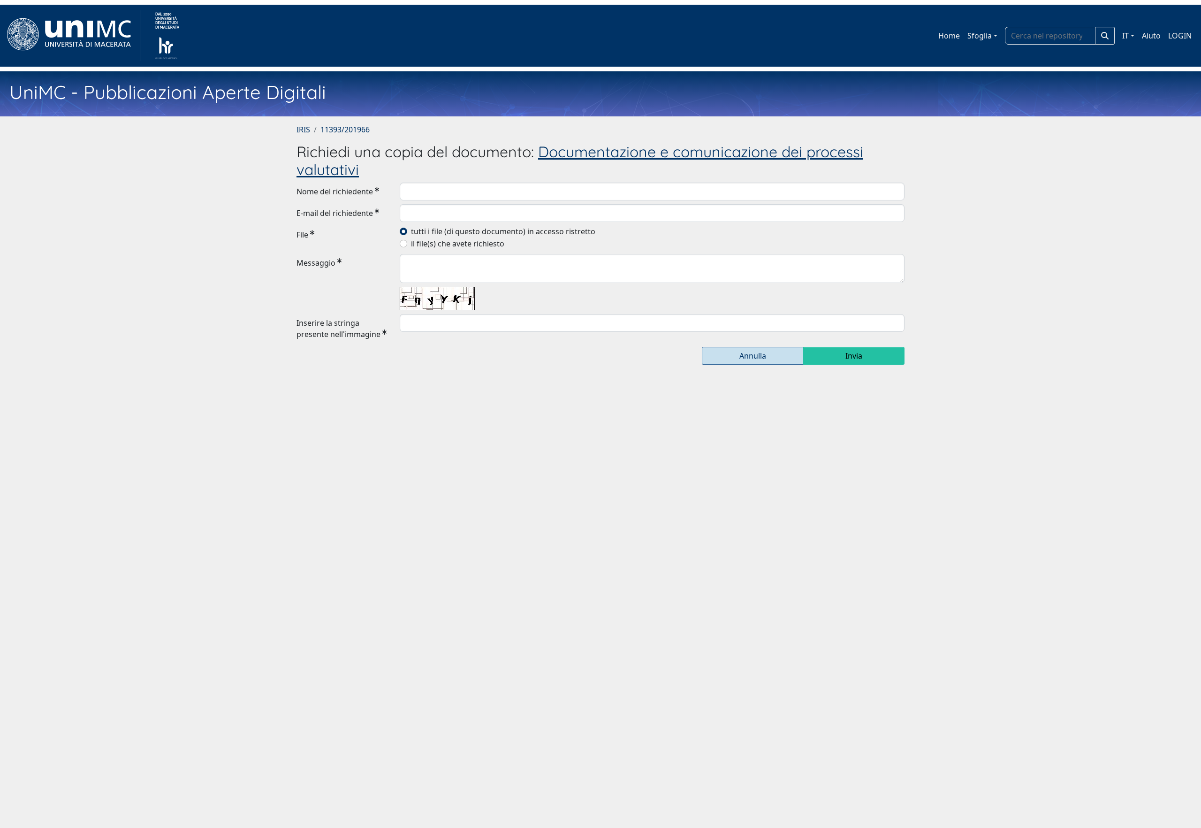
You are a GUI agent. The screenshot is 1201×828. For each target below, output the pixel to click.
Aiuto (1151, 36)
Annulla (752, 356)
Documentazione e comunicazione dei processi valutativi (579, 160)
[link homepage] (73, 35)
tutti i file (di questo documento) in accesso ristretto (503, 231)
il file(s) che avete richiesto (457, 243)
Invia (853, 356)
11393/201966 (345, 129)
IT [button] (1125, 36)
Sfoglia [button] (979, 36)
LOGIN (1180, 36)
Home (949, 36)
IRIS (303, 129)
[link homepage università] (167, 35)
